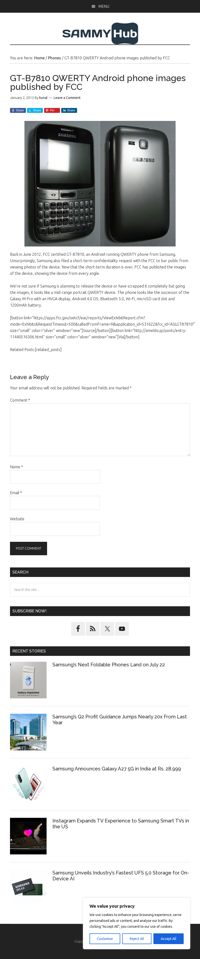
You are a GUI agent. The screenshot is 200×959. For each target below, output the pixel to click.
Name (16, 467)
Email (16, 492)
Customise (105, 939)
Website (17, 519)
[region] (136, 923)
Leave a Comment (67, 98)
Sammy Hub (100, 33)
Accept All (168, 939)
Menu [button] (103, 6)
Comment (20, 400)
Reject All (137, 939)
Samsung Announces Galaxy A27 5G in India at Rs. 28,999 (117, 769)
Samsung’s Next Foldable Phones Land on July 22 (108, 665)
